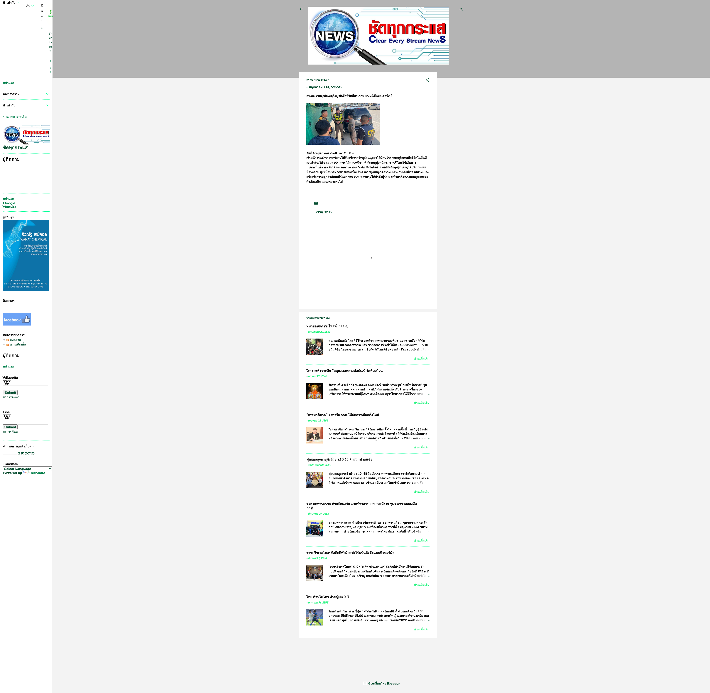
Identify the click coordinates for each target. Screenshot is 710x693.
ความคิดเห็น (17, 344)
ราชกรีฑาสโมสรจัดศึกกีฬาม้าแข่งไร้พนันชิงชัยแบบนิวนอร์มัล (350, 552)
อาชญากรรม (323, 211)
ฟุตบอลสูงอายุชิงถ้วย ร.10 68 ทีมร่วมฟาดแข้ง (339, 459)
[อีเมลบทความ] (316, 204)
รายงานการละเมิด (15, 116)
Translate (37, 473)
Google (9, 203)
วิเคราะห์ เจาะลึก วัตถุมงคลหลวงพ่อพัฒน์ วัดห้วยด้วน (344, 370)
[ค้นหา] (461, 10)
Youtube (9, 206)
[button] (427, 80)
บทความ (15, 340)
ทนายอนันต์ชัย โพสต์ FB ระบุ (327, 326)
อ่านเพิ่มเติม (422, 358)
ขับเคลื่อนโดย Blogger (383, 683)
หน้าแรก (8, 83)
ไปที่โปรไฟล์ (50, 75)
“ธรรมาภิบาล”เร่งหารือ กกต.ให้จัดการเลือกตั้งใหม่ (342, 415)
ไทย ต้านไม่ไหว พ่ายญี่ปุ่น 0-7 (327, 597)
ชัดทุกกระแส (50, 42)
